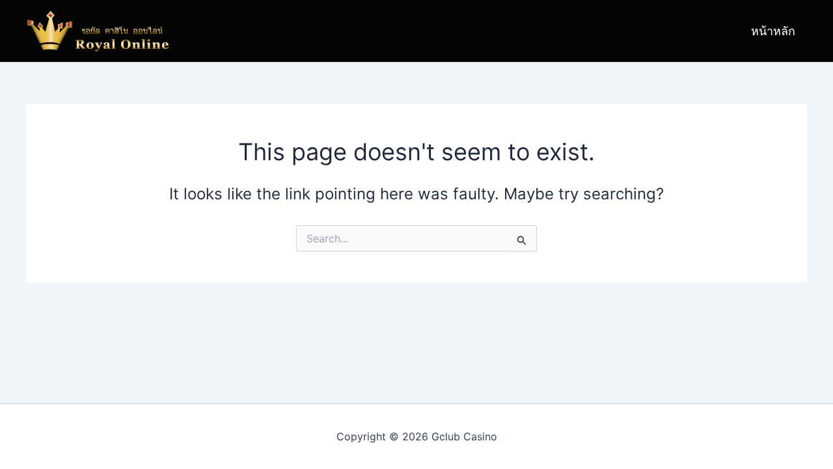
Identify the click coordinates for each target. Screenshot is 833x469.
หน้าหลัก (773, 31)
